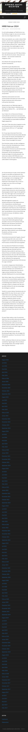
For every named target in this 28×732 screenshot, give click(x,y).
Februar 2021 (5, 561)
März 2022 (5, 521)
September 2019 (6, 614)
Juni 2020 (4, 586)
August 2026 (5, 359)
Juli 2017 (4, 695)
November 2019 (6, 608)
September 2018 (6, 652)
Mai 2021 (4, 552)
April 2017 (4, 704)
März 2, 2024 (5, 28)
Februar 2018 (5, 673)
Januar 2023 (5, 490)
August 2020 (5, 580)
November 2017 (6, 683)
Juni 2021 (4, 549)
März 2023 (5, 484)
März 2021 (5, 558)
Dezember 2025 (6, 384)
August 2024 (5, 431)
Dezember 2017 (6, 680)
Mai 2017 (4, 701)
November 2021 (6, 533)
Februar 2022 (5, 524)
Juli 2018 (4, 658)
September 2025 (6, 394)
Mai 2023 (4, 478)
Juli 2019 (4, 620)
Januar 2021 (5, 565)
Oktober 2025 (5, 391)
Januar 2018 (5, 676)
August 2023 (5, 468)
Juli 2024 (4, 434)
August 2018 (5, 655)
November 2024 (6, 422)
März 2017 (5, 708)
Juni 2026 (4, 366)
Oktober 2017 (5, 686)
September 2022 (6, 502)
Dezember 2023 (6, 456)
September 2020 (6, 577)
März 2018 (5, 670)
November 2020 (6, 571)
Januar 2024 (5, 453)
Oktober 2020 (5, 574)
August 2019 (5, 617)
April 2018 (4, 667)
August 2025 (5, 397)
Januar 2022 (5, 527)
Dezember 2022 (6, 493)
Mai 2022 (4, 515)
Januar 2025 (5, 415)
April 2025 (4, 406)
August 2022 (5, 505)
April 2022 (4, 518)
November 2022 (6, 496)
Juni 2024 (4, 437)
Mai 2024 (4, 440)
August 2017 (5, 692)
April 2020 (4, 592)
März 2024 (5, 446)
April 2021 (4, 555)
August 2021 (5, 543)
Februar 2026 (5, 378)
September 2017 (6, 689)
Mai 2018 (4, 664)
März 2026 (5, 375)
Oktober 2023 (5, 462)
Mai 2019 (4, 627)
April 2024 (4, 443)
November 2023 (6, 459)
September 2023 (6, 465)
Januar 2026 (5, 381)
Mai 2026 (4, 369)
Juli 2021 (4, 546)
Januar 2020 (5, 602)
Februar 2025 (5, 412)
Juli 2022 (4, 509)
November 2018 (6, 645)
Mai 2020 (4, 589)
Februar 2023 (5, 487)
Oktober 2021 (5, 537)
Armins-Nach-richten (14, 5)
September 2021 (6, 540)
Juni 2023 (4, 474)
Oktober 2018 (5, 648)
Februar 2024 (5, 450)
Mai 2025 (4, 403)
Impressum (5, 719)
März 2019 (5, 633)
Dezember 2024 (6, 418)
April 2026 (4, 372)
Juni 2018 (4, 661)
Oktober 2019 (5, 611)
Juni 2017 (4, 698)
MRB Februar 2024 (10, 26)
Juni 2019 (4, 624)
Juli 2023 (4, 471)
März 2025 (5, 409)
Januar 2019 (5, 639)
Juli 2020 (4, 583)
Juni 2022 (4, 512)
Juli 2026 (4, 363)
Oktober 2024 (5, 425)
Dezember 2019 (6, 605)
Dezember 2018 (6, 642)
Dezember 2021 (6, 530)
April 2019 (4, 630)
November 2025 (6, 387)
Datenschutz (5, 722)
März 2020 (5, 596)
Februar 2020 (5, 599)
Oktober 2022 (5, 499)
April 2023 (4, 481)
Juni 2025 (4, 400)
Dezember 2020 (6, 568)
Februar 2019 (5, 636)
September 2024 (6, 428)
